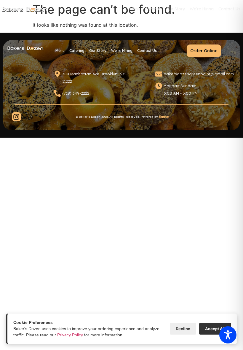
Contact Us (229, 9)
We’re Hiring (202, 9)
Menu (135, 10)
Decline (183, 328)
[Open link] (16, 116)
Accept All (215, 328)
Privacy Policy (70, 334)
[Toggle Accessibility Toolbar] (228, 335)
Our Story (175, 9)
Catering (154, 10)
